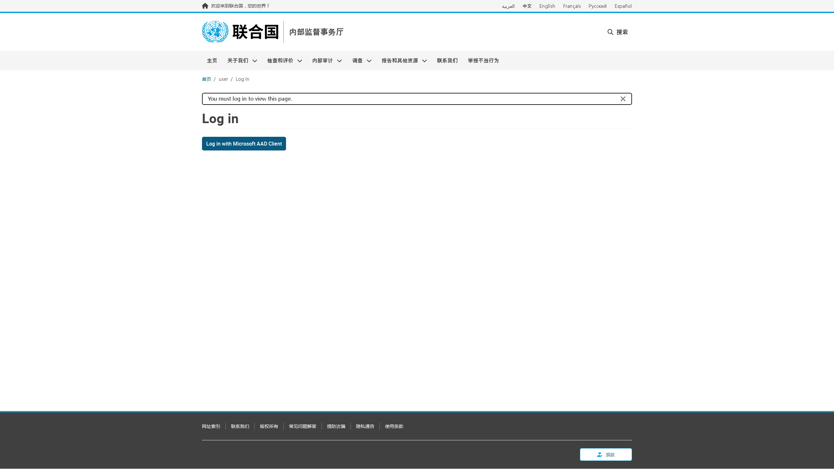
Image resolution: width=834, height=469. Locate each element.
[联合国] (240, 32)
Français (572, 6)
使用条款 (394, 426)
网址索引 (211, 426)
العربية (508, 6)
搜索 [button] (621, 32)
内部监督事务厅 (316, 32)
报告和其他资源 (397, 60)
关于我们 (235, 60)
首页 (206, 79)
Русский (598, 6)
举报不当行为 (483, 60)
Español (623, 6)
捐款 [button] (610, 454)
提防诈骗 (336, 426)
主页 (212, 60)
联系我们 (447, 60)
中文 (527, 6)
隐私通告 (365, 426)
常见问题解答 (302, 426)
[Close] (623, 99)
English (547, 6)
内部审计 (320, 60)
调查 (355, 60)
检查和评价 (277, 60)
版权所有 (269, 426)
